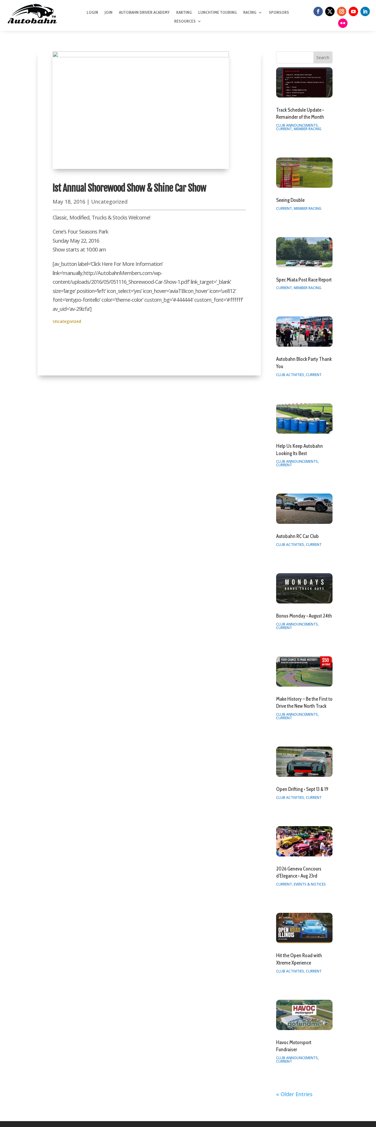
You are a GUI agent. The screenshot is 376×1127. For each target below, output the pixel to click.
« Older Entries (294, 1094)
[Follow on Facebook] (318, 11)
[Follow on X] (330, 11)
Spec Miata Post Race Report (304, 280)
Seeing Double (290, 200)
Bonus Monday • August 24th (304, 616)
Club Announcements (297, 125)
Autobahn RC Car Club (297, 536)
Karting (184, 12)
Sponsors (279, 12)
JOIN (109, 12)
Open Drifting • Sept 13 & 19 (302, 789)
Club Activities (290, 374)
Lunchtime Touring (217, 12)
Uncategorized (109, 201)
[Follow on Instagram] (341, 11)
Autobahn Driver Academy (144, 12)
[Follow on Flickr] (343, 23)
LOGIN (92, 12)
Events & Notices (310, 884)
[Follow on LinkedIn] (365, 11)
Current (284, 128)
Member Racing (307, 128)
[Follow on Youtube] (353, 11)
